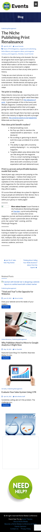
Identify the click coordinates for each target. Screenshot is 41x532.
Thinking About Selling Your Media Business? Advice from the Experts (30, 263)
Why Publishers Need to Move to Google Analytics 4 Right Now (19, 343)
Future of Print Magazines (11, 49)
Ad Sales (4, 389)
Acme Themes (27, 519)
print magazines (12, 54)
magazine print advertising (28, 49)
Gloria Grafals (18, 298)
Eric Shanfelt (18, 349)
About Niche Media (20, 521)
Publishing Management (8, 28)
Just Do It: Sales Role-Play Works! (10, 261)
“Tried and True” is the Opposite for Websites (17, 292)
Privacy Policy (26, 529)
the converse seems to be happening (23, 118)
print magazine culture (17, 51)
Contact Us (14, 529)
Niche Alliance (5, 51)
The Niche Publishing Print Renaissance (15, 37)
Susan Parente (18, 46)
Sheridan (21, 54)
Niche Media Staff (19, 396)
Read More (6, 307)
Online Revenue (6, 339)
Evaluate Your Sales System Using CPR (18, 392)
